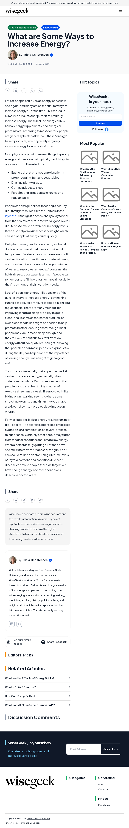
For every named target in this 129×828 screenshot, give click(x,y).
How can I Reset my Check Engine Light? (111, 246)
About (101, 784)
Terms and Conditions (30, 823)
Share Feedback (57, 641)
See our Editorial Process (21, 641)
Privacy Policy (11, 823)
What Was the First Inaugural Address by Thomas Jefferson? (88, 175)
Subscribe (100, 123)
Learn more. (112, 3)
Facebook (104, 805)
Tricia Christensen (36, 54)
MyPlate (10, 216)
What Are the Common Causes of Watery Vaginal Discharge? (89, 212)
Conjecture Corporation (38, 818)
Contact (103, 789)
